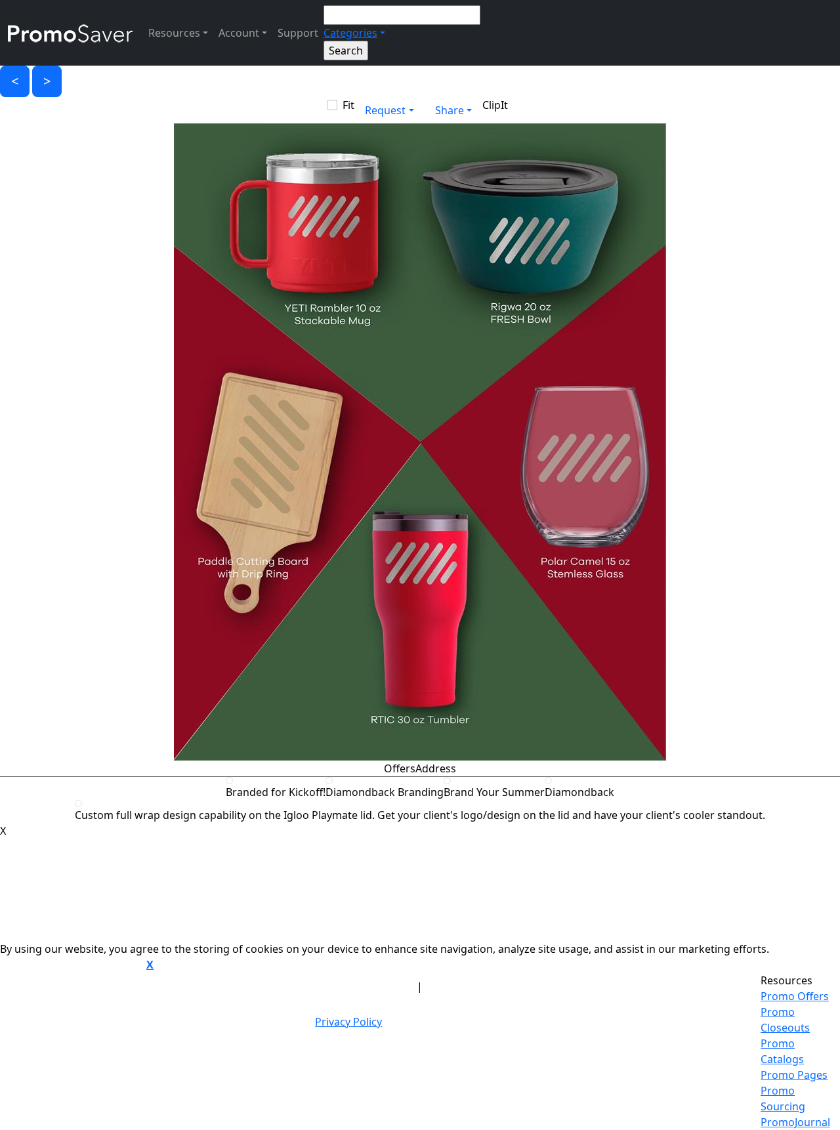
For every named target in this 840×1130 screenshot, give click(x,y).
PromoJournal (795, 1122)
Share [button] (449, 110)
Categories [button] (350, 33)
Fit (348, 105)
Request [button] (385, 110)
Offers (399, 768)
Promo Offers (795, 996)
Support (298, 33)
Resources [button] (174, 33)
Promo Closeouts (785, 1020)
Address (435, 768)
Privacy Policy (348, 1022)
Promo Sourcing (783, 1098)
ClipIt (495, 105)
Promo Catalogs (782, 1051)
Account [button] (239, 33)
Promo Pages (794, 1075)
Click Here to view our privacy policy (72, 965)
